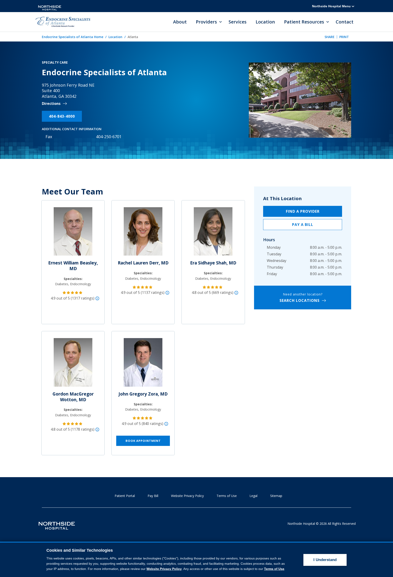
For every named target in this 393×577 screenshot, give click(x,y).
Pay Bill (153, 496)
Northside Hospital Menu (332, 6)
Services (238, 22)
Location (265, 22)
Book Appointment (143, 441)
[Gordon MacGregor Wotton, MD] (73, 364)
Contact (344, 22)
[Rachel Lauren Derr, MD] (143, 233)
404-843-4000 (62, 116)
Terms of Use (227, 496)
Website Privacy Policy (187, 496)
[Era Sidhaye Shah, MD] (213, 233)
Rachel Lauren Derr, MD (143, 263)
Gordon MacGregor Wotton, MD (73, 397)
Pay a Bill (302, 224)
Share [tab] (330, 37)
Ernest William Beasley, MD (73, 266)
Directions (51, 103)
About (180, 22)
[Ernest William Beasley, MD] (73, 233)
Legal (253, 496)
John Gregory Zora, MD (143, 394)
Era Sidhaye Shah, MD (213, 263)
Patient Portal (125, 496)
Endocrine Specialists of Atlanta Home (72, 37)
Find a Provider (303, 211)
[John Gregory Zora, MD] (143, 364)
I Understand (325, 560)
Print (344, 37)
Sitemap (276, 496)
